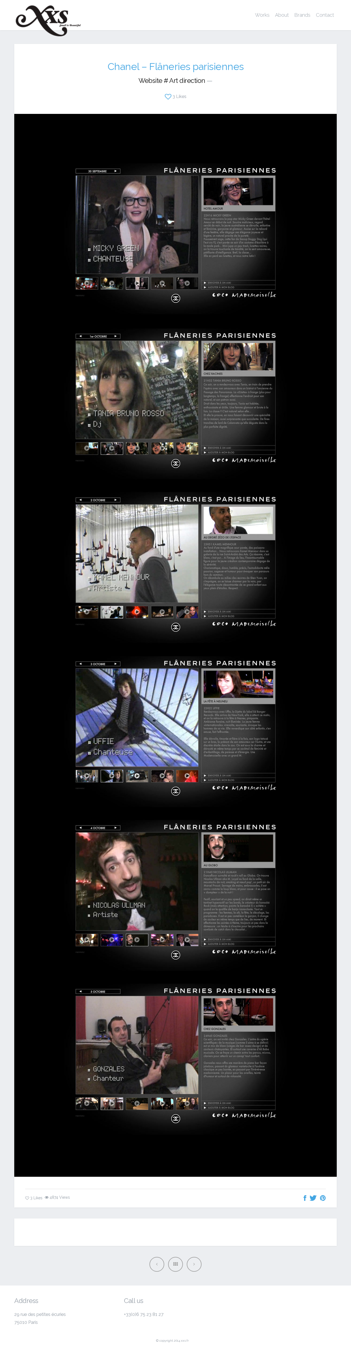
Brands (302, 15)
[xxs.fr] (48, 15)
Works (262, 15)
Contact (325, 15)
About (282, 15)
